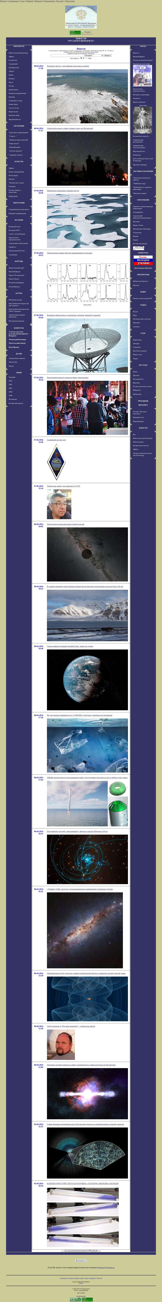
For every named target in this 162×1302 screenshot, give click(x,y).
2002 (10, 384)
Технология (137, 233)
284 (75, 1251)
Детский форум (14, 287)
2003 (10, 381)
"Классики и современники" (18, 132)
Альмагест (12, 247)
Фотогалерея (13, 175)
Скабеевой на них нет (56, 440)
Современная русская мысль (19, 209)
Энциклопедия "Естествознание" (139, 147)
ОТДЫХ (143, 305)
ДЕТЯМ (19, 354)
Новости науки (138, 442)
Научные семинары (140, 165)
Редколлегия (137, 340)
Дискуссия (69, 1)
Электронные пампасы (17, 358)
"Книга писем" (14, 143)
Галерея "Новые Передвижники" (81, 1281)
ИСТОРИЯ (19, 220)
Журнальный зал (15, 119)
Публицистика (14, 68)
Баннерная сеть (138, 417)
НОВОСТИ (143, 428)
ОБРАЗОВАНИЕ (143, 200)
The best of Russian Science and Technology (142, 454)
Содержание (13, 1)
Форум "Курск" (14, 279)
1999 (10, 395)
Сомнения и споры (15, 101)
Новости (38, 1)
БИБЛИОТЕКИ (143, 275)
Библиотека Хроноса (140, 281)
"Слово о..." (13, 136)
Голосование (49, 1)
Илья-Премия (14, 347)
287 (86, 1251)
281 (65, 1251)
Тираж (135, 358)
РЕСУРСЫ (143, 365)
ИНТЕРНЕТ (143, 405)
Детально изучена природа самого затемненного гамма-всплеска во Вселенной (81, 1065)
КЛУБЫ (19, 293)
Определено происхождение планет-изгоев (65, 524)
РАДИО (143, 292)
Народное (136, 323)
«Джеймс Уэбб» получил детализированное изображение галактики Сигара (80, 889)
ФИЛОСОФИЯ (19, 203)
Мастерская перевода (16, 321)
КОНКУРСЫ (19, 328)
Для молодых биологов (143, 268)
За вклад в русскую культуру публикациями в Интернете (18, 334)
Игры (135, 315)
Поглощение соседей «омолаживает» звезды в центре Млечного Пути (77, 831)
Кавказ (11, 75)
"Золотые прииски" (15, 151)
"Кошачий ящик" (15, 147)
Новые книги (13, 104)
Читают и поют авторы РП (142, 298)
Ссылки (86, 1278)
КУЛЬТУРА (19, 161)
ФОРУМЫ (19, 261)
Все (134, 434)
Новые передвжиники (16, 172)
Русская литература (140, 244)
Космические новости (141, 136)
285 (79, 1251)
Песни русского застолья (142, 319)
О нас (22, 1)
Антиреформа (138, 212)
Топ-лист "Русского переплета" (140, 413)
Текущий (12, 377)
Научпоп (136, 285)
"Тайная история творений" (18, 140)
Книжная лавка (14, 115)
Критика (12, 97)
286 (82, 1251)
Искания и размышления (17, 93)
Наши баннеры (138, 421)
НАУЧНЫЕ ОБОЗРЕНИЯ (143, 171)
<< (62, 1251)
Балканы (12, 79)
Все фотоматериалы (16, 403)
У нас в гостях (14, 108)
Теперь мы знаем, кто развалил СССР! (63, 486)
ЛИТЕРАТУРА (18, 46)
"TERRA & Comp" (139, 183)
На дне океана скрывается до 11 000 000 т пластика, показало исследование (79, 715)
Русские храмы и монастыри (15, 191)
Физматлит (137, 155)
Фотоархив (13, 399)
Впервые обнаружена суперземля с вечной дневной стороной (73, 315)
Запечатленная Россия (17, 251)
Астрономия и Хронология (18, 243)
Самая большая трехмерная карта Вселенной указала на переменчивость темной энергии (85, 1124)
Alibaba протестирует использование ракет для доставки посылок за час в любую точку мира (87, 777)
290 (96, 1251)
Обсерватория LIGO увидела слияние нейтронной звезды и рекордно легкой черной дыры (86, 973)
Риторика (12, 186)
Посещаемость (138, 379)
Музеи (135, 312)
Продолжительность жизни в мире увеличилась (67, 377)
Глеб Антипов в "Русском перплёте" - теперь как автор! (71, 1026)
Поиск (135, 372)
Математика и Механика (142, 229)
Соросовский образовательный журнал (142, 217)
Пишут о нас (137, 354)
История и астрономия (141, 95)
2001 (10, 388)
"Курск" (11, 71)
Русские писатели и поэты (142, 386)
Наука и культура (139, 102)
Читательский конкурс (17, 343)
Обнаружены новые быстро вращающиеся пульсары (69, 253)
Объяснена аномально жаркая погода (63, 191)
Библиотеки (137, 394)
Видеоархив (13, 196)
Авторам (136, 343)
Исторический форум (16, 283)
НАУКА (143, 46)
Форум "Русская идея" (17, 275)
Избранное (137, 390)
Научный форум (14, 272)
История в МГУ (14, 230)
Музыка (11, 179)
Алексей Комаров (83, 1290)
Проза (11, 82)
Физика (135, 236)
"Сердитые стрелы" (16, 155)
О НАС (143, 333)
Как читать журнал (140, 351)
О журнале (137, 347)
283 (72, 1251)
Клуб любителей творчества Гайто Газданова (19, 310)
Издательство (13, 112)
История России (14, 227)
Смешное (136, 327)
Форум (11, 366)
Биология (136, 221)
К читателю (13, 60)
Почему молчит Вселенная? (143, 60)
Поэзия (11, 86)
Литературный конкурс (17, 339)
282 (69, 1251)
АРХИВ (19, 373)
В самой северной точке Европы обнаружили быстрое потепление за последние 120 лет (85, 586)
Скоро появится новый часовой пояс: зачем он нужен (70, 646)
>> (99, 1251)
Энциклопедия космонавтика (138, 141)
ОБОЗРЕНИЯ (19, 126)
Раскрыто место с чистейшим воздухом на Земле (68, 66)
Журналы (136, 383)
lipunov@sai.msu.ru (106, 1267)
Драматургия (13, 90)
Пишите (29, 1)
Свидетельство (78, 50)
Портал (3, 1)
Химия (135, 240)
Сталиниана (13, 255)
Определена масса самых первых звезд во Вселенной (70, 128)
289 (93, 1251)
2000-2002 (143, 106)
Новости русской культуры (18, 53)
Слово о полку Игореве (17, 234)
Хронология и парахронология (14, 239)
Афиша (11, 56)
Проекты (136, 375)
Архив (81, 1278)
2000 (10, 392)
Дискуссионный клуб (16, 268)
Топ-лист (60, 1)
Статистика (92, 1278)
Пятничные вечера (15, 300)
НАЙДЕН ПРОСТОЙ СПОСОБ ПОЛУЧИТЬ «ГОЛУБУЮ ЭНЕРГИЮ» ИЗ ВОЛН (82, 1183)
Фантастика (13, 362)
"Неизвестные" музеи (16, 183)
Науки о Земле (138, 225)
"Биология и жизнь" (140, 193)
